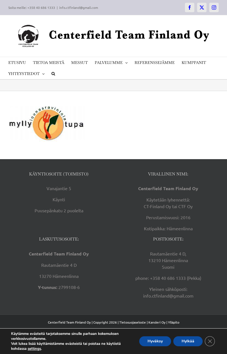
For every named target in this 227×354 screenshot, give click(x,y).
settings (34, 348)
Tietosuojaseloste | (133, 322)
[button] (53, 73)
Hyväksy (155, 341)
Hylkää (188, 341)
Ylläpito (173, 322)
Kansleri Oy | (158, 322)
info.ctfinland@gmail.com (78, 7)
